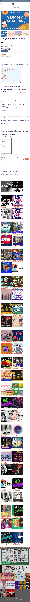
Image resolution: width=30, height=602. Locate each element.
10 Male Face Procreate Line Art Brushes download (7, 586)
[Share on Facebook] (3, 56)
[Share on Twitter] (4, 56)
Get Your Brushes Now (4, 80)
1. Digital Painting (3, 71)
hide (13, 67)
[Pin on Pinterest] (7, 56)
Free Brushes (16, 7)
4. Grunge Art (3, 74)
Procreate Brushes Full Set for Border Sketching (22, 569)
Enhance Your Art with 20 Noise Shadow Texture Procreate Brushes (10, 69)
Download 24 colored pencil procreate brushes (7, 577)
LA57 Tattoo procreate (7, 569)
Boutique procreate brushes (15, 547)
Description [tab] (3, 62)
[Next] (28, 34)
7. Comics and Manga (4, 77)
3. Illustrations (3, 73)
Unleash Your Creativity (5, 79)
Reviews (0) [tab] (7, 62)
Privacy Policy (9, 599)
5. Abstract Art (3, 75)
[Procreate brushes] (13, 4)
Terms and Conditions (15, 599)
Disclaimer (21, 599)
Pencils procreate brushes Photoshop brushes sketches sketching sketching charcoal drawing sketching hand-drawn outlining (15, 562)
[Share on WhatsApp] (1, 56)
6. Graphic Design (3, 76)
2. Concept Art (3, 72)
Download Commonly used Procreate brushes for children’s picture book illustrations (22, 578)
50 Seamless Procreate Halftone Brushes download (7, 593)
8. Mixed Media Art (4, 78)
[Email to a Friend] (6, 56)
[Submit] (28, 1)
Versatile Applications (4, 70)
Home (12, 7)
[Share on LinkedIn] (9, 56)
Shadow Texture (4, 54)
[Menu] (1, 4)
